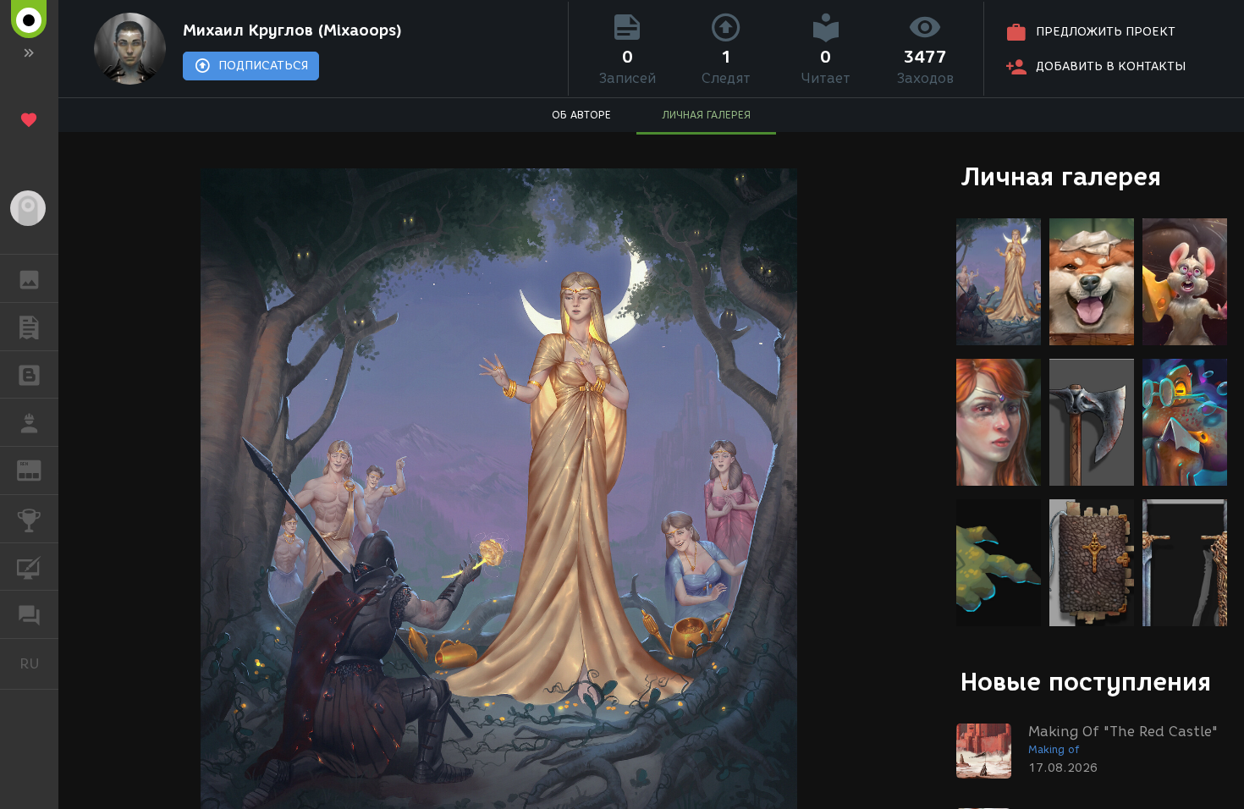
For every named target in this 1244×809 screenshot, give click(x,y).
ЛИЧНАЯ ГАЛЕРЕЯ (706, 114)
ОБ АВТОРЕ (581, 114)
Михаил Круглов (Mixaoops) (292, 30)
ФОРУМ (29, 614)
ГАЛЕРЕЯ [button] (29, 278)
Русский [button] (38, 663)
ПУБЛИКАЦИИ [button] (29, 326)
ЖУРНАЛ (39, 469)
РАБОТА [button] (29, 422)
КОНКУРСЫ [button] (29, 518)
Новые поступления (1086, 681)
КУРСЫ (29, 567)
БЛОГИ (29, 375)
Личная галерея (1061, 176)
